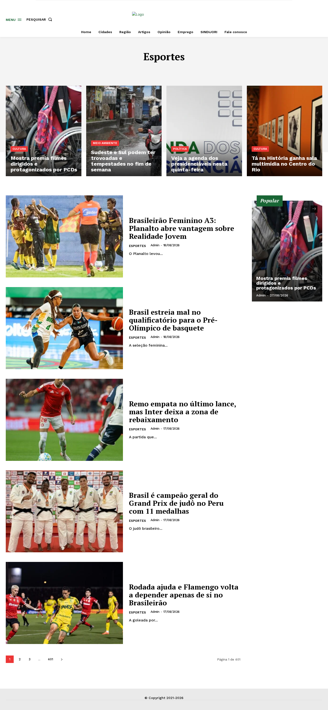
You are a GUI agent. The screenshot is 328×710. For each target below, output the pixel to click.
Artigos (95, 71)
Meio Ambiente (105, 143)
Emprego (227, 71)
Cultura (182, 71)
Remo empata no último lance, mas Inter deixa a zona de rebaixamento (182, 411)
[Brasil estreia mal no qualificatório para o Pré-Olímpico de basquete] (64, 328)
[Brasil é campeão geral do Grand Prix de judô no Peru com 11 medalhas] (64, 511)
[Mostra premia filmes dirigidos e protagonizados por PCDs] (43, 131)
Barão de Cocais (124, 71)
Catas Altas (157, 71)
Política (180, 148)
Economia (204, 71)
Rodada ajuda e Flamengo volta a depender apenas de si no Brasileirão (183, 595)
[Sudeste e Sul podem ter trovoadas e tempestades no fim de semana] (124, 131)
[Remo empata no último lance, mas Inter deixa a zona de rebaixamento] (64, 420)
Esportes (137, 246)
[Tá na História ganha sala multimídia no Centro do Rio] (284, 131)
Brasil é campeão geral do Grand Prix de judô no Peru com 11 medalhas (176, 503)
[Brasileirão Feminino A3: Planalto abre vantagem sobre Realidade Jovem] (64, 236)
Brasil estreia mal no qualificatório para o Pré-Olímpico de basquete (173, 320)
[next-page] (62, 659)
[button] (40, 19)
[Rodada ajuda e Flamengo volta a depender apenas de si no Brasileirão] (64, 603)
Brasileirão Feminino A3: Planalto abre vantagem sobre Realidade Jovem (181, 228)
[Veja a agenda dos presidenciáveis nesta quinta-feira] (204, 131)
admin (155, 245)
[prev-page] (305, 209)
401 (50, 659)
